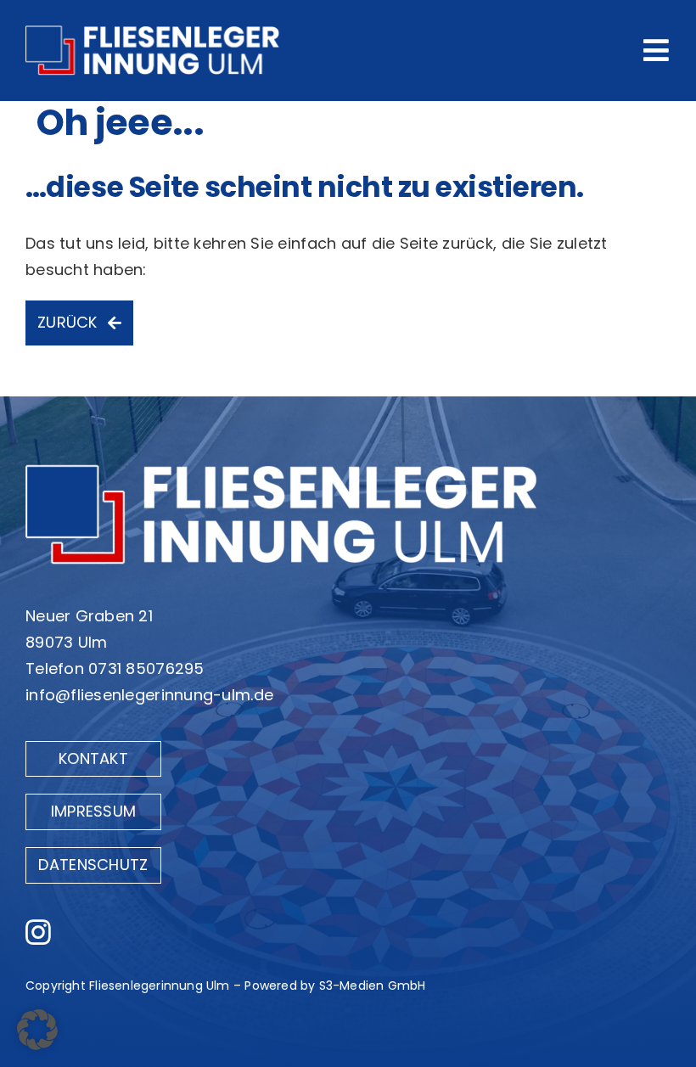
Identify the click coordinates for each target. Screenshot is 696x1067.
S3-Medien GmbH (372, 985)
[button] (37, 1029)
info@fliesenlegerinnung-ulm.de (149, 694)
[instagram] (38, 932)
